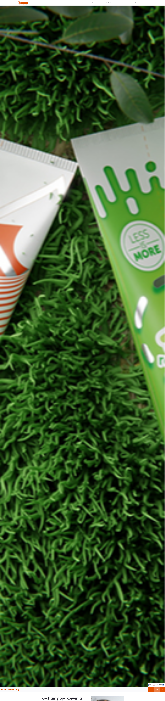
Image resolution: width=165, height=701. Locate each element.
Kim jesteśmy (83, 3)
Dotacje (128, 3)
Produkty (99, 3)
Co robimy (91, 3)
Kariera (115, 3)
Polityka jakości (107, 3)
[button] (162, 698)
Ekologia (121, 3)
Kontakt (134, 3)
